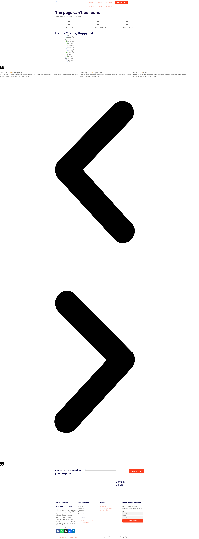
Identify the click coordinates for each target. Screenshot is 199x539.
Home (91, 2)
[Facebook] (58, 531)
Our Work (109, 2)
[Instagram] (66, 531)
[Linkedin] (73, 531)
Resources (91, 6)
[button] (94, 172)
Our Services (99, 2)
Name (124, 511)
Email (124, 515)
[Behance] (70, 531)
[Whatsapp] (62, 531)
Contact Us (108, 6)
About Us (99, 6)
